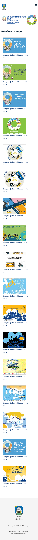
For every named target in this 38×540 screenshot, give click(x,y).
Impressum (12, 531)
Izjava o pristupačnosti (18, 533)
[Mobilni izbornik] (36, 5)
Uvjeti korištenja (22, 531)
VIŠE (4, 58)
